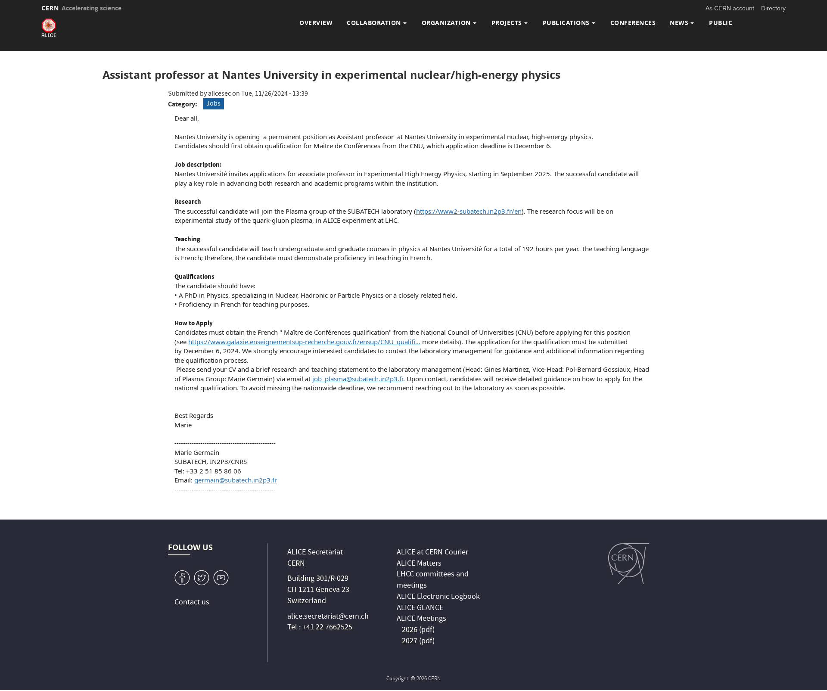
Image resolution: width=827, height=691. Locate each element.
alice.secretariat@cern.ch (328, 617)
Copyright (398, 679)
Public (720, 23)
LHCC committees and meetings (433, 580)
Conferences (633, 23)
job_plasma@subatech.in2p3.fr (357, 378)
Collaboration (374, 23)
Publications (566, 23)
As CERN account (730, 8)
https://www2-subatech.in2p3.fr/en (469, 211)
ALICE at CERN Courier (432, 553)
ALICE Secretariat (315, 553)
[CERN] (628, 563)
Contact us (191, 603)
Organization (446, 23)
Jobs (213, 104)
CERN (81, 8)
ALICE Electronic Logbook (438, 597)
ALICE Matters (419, 564)
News (679, 23)
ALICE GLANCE (420, 608)
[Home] (48, 27)
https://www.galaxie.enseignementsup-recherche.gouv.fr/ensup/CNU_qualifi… (304, 341)
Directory (773, 8)
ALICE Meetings (421, 619)
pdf (426, 630)
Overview (316, 23)
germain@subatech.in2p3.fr (235, 480)
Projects (506, 23)
